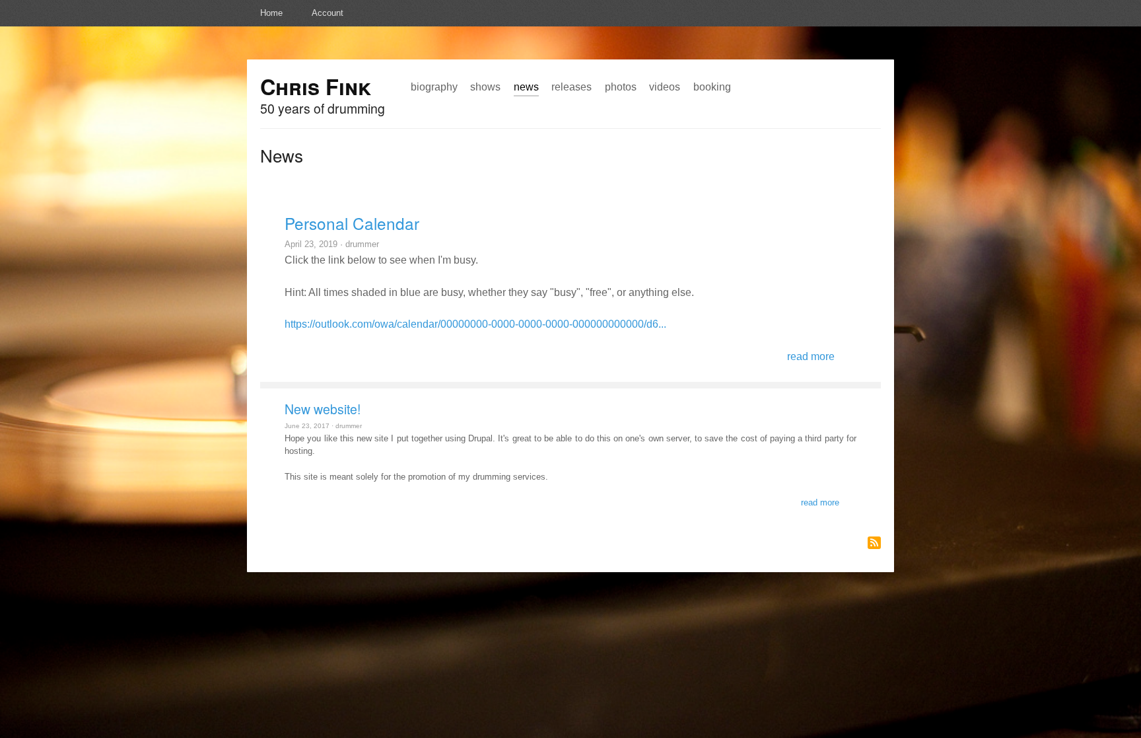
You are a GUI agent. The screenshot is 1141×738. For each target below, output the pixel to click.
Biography (434, 86)
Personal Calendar (352, 223)
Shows (485, 86)
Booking (712, 86)
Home (271, 13)
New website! (323, 409)
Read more (811, 356)
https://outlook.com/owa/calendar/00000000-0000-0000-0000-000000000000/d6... (475, 324)
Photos (621, 86)
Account (327, 13)
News (526, 86)
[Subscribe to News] (874, 542)
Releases (571, 86)
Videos (664, 86)
